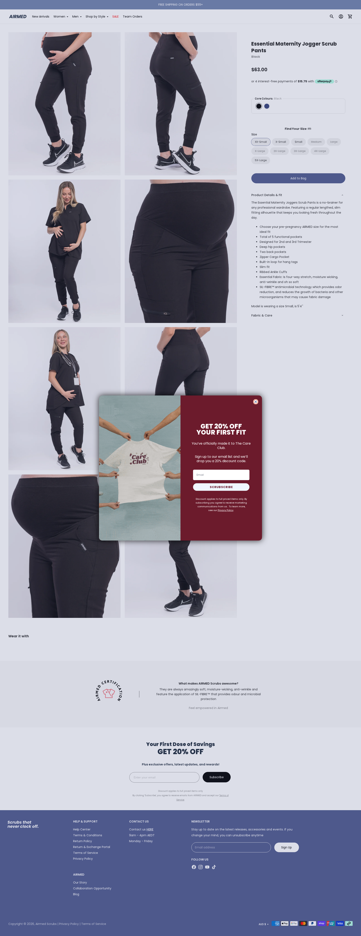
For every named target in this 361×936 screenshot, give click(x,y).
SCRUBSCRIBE (221, 487)
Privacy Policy (225, 510)
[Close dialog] (256, 402)
